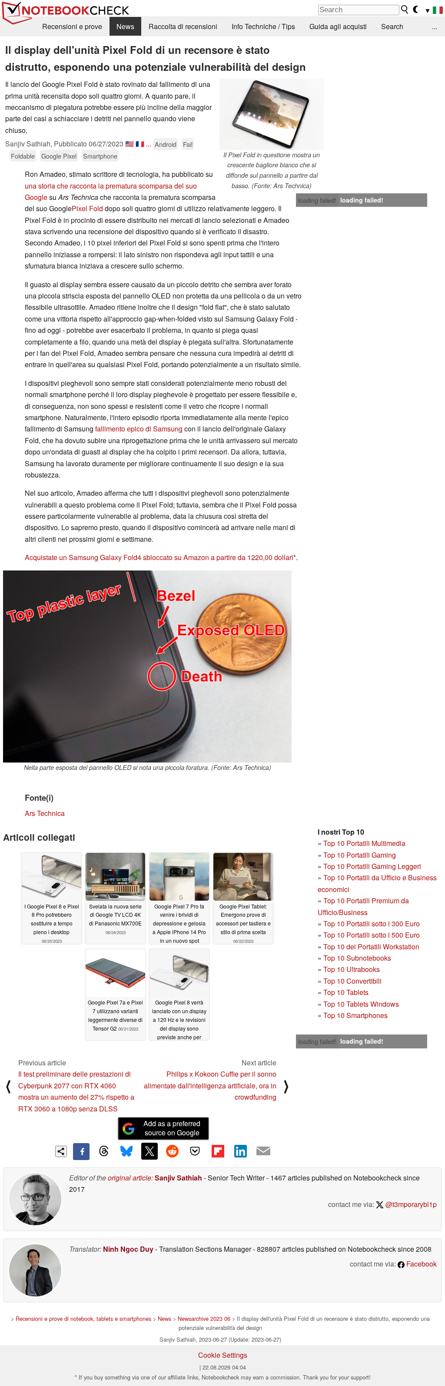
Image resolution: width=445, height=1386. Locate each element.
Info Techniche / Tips (263, 26)
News (125, 26)
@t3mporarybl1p (410, 1204)
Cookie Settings (222, 1355)
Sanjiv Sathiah (178, 1178)
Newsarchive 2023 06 (204, 1318)
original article (129, 1178)
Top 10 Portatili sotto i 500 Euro (371, 935)
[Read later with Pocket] (195, 1151)
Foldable (23, 155)
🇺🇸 (129, 144)
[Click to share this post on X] (149, 1151)
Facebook (421, 1264)
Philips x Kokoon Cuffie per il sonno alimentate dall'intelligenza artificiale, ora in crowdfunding (210, 1085)
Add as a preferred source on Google (171, 1127)
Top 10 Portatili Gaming (359, 855)
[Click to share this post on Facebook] (81, 1151)
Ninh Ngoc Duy (128, 1249)
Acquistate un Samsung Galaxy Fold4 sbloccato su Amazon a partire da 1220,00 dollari (159, 557)
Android (165, 144)
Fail (188, 144)
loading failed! (317, 200)
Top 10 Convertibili (352, 981)
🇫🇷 (140, 144)
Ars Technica (45, 813)
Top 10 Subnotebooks (357, 958)
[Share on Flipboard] (217, 1151)
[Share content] (61, 1151)
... (434, 26)
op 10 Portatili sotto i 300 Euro (373, 923)
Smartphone (100, 155)
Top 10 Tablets (346, 992)
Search (392, 26)
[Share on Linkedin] (240, 1151)
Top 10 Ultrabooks (351, 969)
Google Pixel (58, 155)
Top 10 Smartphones (355, 1015)
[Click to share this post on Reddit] (172, 1151)
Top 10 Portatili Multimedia (364, 843)
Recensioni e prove (72, 26)
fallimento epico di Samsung (139, 429)
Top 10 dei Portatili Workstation (371, 947)
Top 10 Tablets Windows (361, 1004)
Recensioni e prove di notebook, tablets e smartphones (83, 1318)
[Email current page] (263, 1151)
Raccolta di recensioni (183, 26)
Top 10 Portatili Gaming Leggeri (372, 866)
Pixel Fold (88, 208)
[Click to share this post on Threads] (104, 1151)
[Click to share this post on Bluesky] (126, 1151)
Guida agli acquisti (338, 26)
